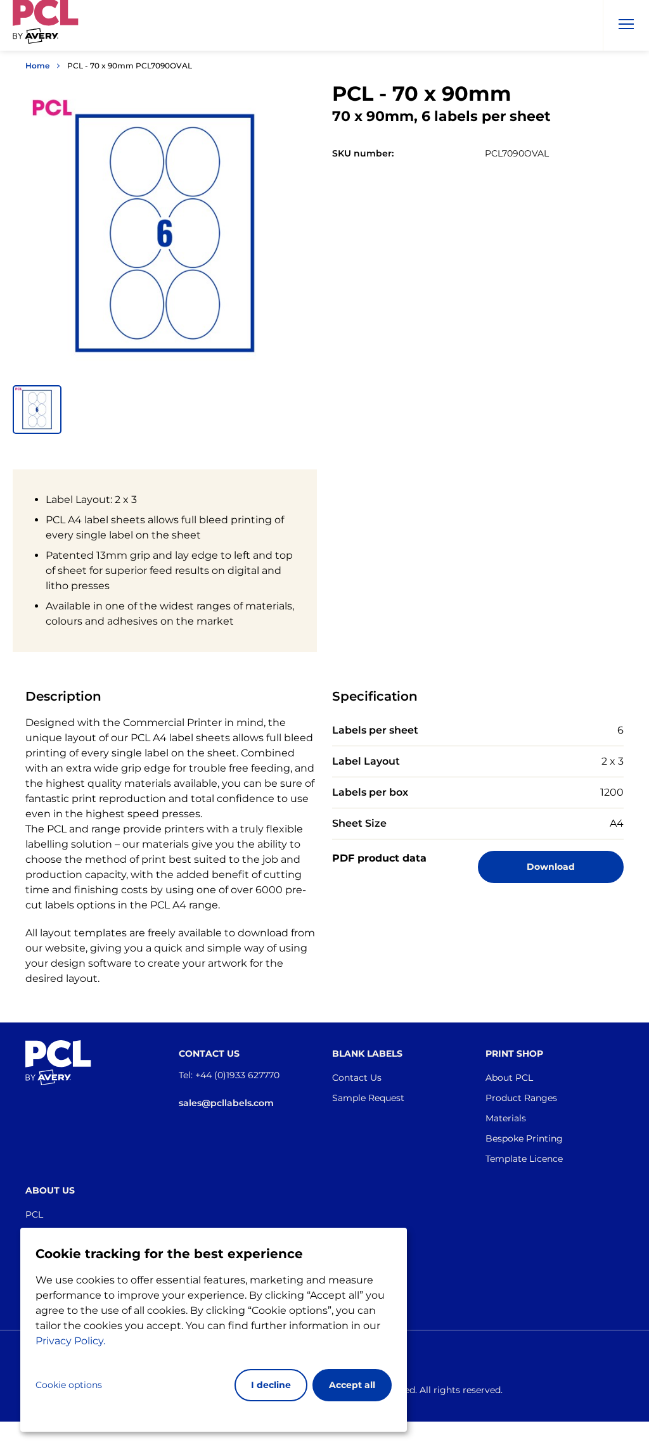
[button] (37, 409)
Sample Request (368, 1098)
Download (551, 866)
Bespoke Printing (524, 1138)
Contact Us (357, 1077)
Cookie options (68, 1385)
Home (37, 65)
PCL (34, 1214)
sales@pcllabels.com (226, 1103)
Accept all (352, 1385)
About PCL (509, 1077)
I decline (271, 1385)
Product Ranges (521, 1098)
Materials (505, 1118)
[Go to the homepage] (46, 27)
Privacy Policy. (70, 1341)
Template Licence (524, 1158)
